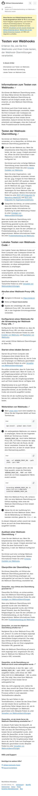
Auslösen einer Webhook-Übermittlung (14, 533)
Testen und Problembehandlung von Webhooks (20, 9)
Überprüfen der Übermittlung (15, 567)
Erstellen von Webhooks (10, 335)
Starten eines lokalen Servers (15, 350)
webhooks (8, 7)
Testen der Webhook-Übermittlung (14, 132)
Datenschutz (6, 787)
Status (13, 787)
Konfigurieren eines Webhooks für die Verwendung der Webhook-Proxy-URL (18, 321)
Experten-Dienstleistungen (10, 789)
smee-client (13, 411)
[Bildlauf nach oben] (34, 792)
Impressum (19, 784)
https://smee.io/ (29, 298)
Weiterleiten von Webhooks (14, 407)
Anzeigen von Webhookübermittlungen (16, 599)
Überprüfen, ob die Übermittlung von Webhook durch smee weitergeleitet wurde (17, 663)
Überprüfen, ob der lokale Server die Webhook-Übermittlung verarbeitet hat (16, 720)
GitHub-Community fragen (12, 765)
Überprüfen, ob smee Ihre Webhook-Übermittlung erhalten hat (15, 627)
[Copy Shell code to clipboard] (33, 421)
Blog (21, 789)
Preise (19, 787)
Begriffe (28, 784)
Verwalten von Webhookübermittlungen (16, 713)
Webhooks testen (10, 11)
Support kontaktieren (10, 768)
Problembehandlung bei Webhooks (21, 236)
